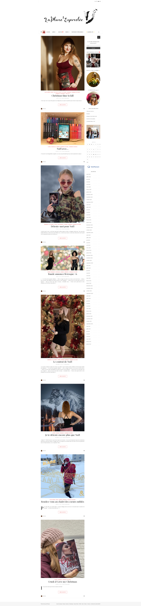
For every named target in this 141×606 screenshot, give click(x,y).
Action (83, 603)
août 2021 (88, 326)
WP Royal (48, 603)
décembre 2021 (89, 316)
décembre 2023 (89, 255)
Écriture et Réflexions (77, 32)
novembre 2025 (89, 197)
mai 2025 (88, 212)
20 (93, 154)
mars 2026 (88, 186)
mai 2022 (88, 303)
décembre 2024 (89, 224)
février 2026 (88, 189)
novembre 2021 (89, 318)
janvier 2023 (88, 283)
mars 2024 (88, 247)
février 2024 (88, 250)
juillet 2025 (88, 207)
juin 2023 (88, 270)
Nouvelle (53, 146)
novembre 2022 (89, 288)
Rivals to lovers (62, 92)
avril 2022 (88, 306)
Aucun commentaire (65, 98)
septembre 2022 (89, 293)
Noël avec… (62, 148)
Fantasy (64, 603)
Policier (56, 92)
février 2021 (88, 341)
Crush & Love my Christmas (62, 581)
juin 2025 (88, 209)
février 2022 (88, 311)
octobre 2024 (89, 230)
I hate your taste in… (90, 111)
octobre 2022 (89, 290)
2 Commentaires (66, 364)
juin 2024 (88, 240)
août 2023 (88, 265)
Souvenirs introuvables (90, 118)
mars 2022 (88, 308)
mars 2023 (88, 278)
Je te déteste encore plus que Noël (62, 434)
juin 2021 (88, 331)
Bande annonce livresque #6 (62, 273)
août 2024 (88, 235)
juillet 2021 (88, 328)
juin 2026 (88, 179)
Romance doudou (73, 146)
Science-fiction (76, 603)
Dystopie (60, 603)
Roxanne (88, 113)
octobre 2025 (89, 199)
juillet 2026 (88, 176)
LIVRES (53, 32)
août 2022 (88, 295)
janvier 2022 (88, 313)
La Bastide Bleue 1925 (90, 121)
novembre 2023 (89, 257)
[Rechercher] (98, 37)
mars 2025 (88, 217)
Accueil (48, 32)
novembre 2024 (89, 227)
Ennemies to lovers (48, 224)
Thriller (67, 93)
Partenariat (61, 224)
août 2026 (88, 174)
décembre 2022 (89, 285)
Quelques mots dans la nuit (91, 116)
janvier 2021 (88, 344)
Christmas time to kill (63, 95)
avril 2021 (88, 336)
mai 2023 (88, 273)
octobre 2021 (89, 321)
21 (95, 154)
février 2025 (88, 219)
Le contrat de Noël (62, 361)
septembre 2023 (89, 262)
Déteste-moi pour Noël (62, 226)
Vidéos (67, 32)
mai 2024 (88, 242)
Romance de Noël (76, 92)
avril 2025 (88, 214)
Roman (58, 146)
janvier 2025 (88, 222)
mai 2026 (88, 181)
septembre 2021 (89, 323)
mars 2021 (88, 339)
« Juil (87, 162)
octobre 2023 (89, 260)
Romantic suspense (60, 93)
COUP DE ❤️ (60, 32)
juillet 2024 (88, 237)
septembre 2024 (89, 232)
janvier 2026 (88, 192)
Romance (69, 92)
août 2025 (88, 204)
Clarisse (44, 108)
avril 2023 (88, 275)
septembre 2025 (89, 202)
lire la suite (63, 104)
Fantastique (71, 603)
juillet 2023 (88, 268)
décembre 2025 (89, 194)
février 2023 (88, 280)
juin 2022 (88, 301)
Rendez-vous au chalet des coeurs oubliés (62, 501)
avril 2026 (88, 184)
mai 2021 (88, 333)
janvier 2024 (88, 252)
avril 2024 (88, 245)
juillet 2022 (88, 298)
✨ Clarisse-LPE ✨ (90, 32)
